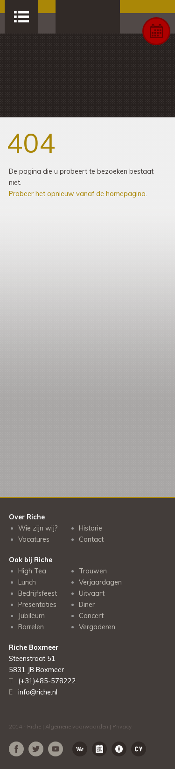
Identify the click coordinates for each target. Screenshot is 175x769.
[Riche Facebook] (16, 749)
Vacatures (33, 539)
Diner (87, 604)
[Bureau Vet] (79, 749)
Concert (91, 616)
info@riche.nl (37, 692)
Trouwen (93, 571)
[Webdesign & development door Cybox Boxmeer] (138, 749)
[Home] (88, 17)
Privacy (122, 726)
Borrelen (31, 627)
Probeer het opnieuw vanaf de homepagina (77, 194)
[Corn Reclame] (119, 749)
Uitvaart (92, 593)
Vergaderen (97, 627)
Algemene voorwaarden (76, 726)
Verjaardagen (100, 582)
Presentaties (37, 604)
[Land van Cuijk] (99, 749)
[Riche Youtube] (55, 749)
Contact (91, 539)
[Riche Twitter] (35, 749)
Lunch (27, 582)
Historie (90, 528)
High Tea (32, 571)
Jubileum (31, 616)
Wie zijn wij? (38, 528)
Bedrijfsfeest (37, 593)
